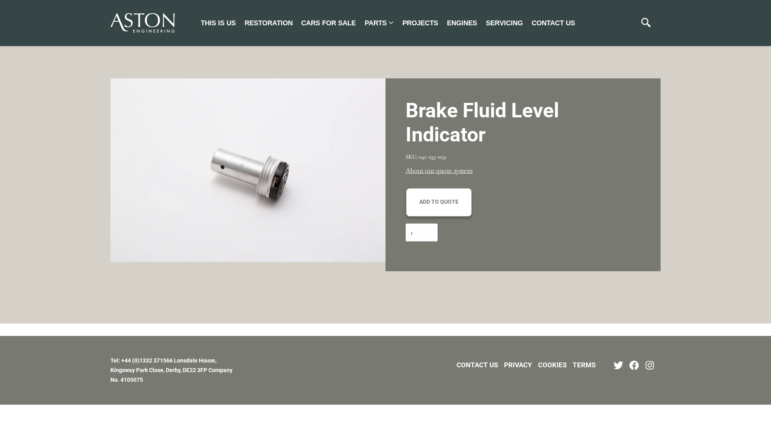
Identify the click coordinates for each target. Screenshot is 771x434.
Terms (584, 365)
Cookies (552, 365)
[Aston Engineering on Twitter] (618, 365)
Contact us (553, 23)
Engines (462, 23)
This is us (218, 23)
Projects (420, 23)
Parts (376, 23)
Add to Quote (439, 202)
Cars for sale (328, 23)
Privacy (518, 365)
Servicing (504, 23)
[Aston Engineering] (142, 23)
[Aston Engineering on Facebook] (634, 365)
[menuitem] (218, 23)
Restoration (269, 23)
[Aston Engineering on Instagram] (650, 365)
